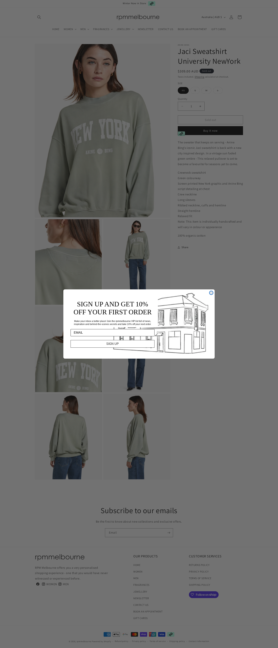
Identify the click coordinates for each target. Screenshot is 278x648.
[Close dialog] (211, 293)
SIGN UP (112, 343)
